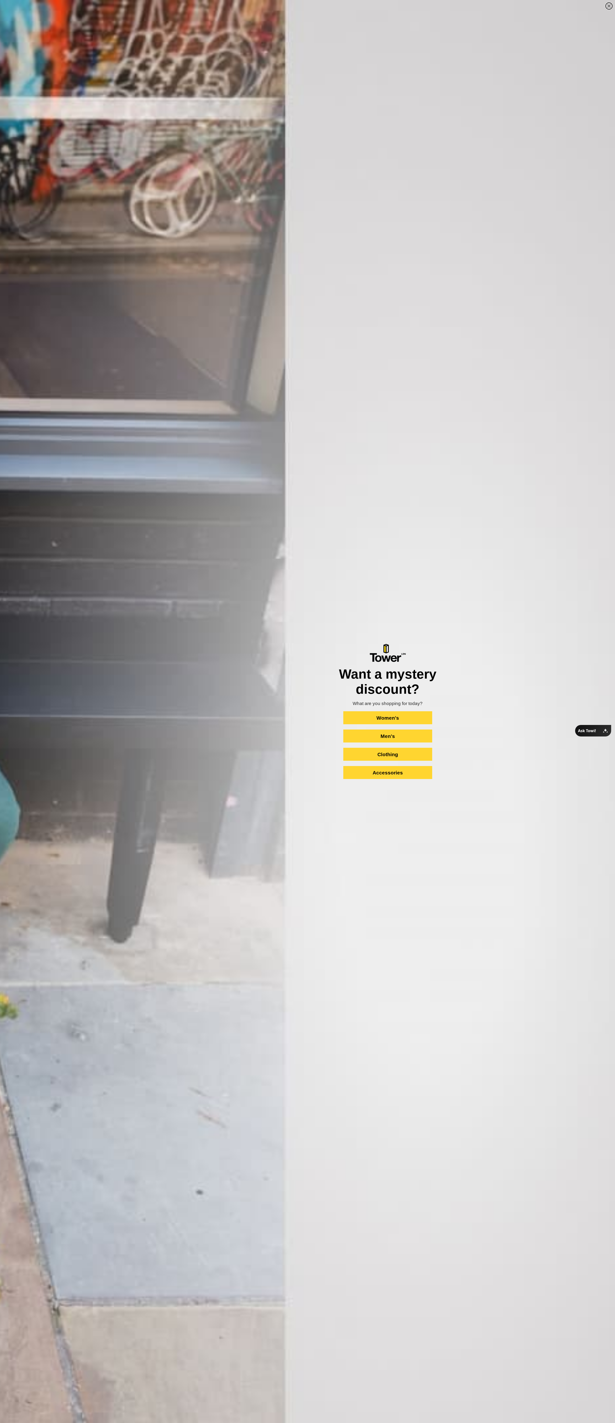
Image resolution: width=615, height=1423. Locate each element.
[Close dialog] (609, 6)
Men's (388, 736)
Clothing (387, 754)
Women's (387, 718)
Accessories (388, 772)
